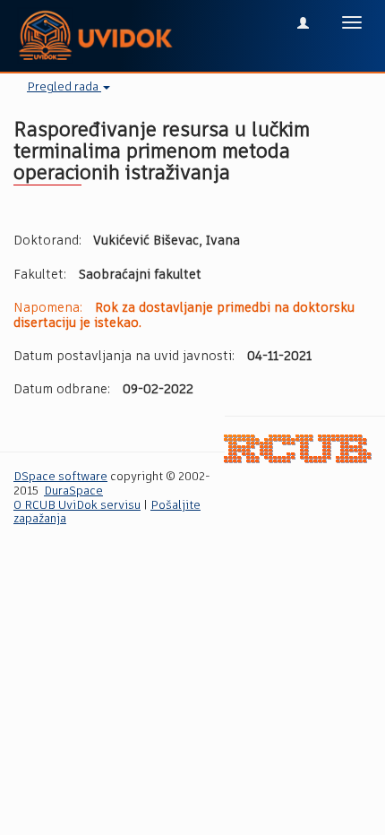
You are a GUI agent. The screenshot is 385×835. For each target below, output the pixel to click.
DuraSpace (73, 491)
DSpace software (60, 477)
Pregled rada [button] (64, 87)
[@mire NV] (298, 448)
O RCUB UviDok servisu (77, 506)
